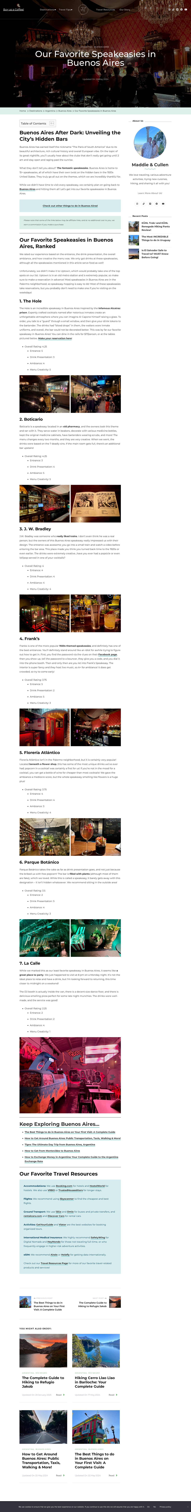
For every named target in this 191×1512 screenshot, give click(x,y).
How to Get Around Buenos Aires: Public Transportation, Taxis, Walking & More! (41, 1460)
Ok (148, 1507)
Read (59, 1395)
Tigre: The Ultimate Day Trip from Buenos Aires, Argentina (60, 1144)
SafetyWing (98, 1237)
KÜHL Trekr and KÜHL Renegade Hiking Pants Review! (156, 226)
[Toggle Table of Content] (50, 123)
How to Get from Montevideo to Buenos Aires (52, 1150)
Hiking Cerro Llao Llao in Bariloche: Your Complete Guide (95, 1382)
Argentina (87, 47)
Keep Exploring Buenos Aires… (59, 1124)
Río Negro (41, 1373)
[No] (187, 1508)
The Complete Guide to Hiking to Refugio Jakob (43, 1382)
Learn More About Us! (150, 193)
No (154, 1507)
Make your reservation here (55, 338)
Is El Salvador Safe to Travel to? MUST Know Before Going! (155, 254)
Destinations (47, 9)
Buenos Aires (101, 47)
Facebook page (107, 654)
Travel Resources (105, 9)
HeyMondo (54, 1241)
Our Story (125, 9)
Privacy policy (165, 1507)
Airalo (54, 1254)
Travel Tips (65, 9)
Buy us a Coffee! (13, 9)
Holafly (65, 1254)
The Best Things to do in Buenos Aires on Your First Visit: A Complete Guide (94, 1460)
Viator (62, 1224)
